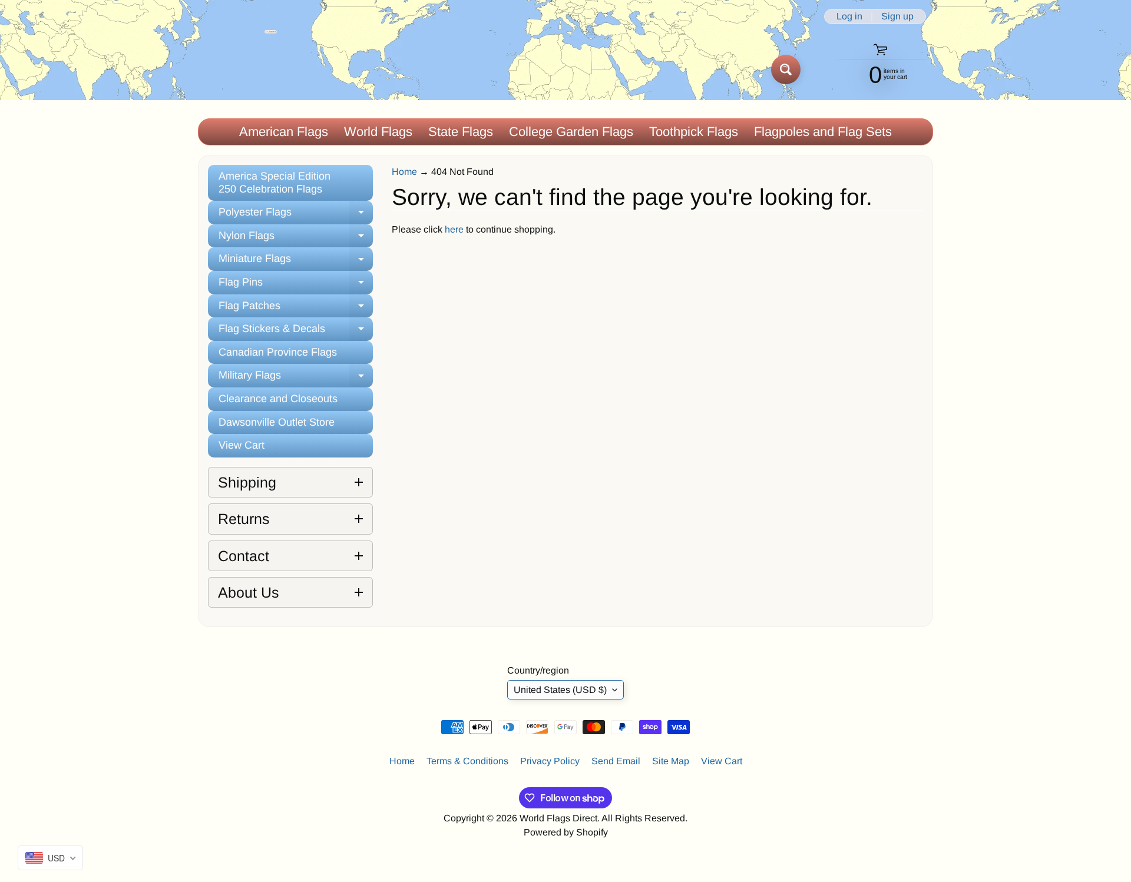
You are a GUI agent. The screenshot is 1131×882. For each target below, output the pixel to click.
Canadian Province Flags (278, 352)
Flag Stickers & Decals (296, 332)
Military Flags (296, 378)
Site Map (670, 761)
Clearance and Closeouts (278, 398)
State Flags (460, 131)
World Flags (378, 131)
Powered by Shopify (566, 832)
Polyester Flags (296, 215)
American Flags (283, 131)
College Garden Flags (571, 131)
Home (404, 172)
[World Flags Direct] (237, 69)
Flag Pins (296, 285)
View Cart (241, 445)
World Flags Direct (558, 818)
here (454, 229)
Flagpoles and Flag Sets (823, 131)
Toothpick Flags (693, 131)
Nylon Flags (296, 239)
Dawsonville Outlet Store (277, 422)
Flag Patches (296, 309)
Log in (849, 16)
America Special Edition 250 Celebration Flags (274, 182)
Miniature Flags (296, 262)
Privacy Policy (550, 761)
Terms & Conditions (467, 761)
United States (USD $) (560, 690)
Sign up (897, 16)
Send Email (615, 761)
